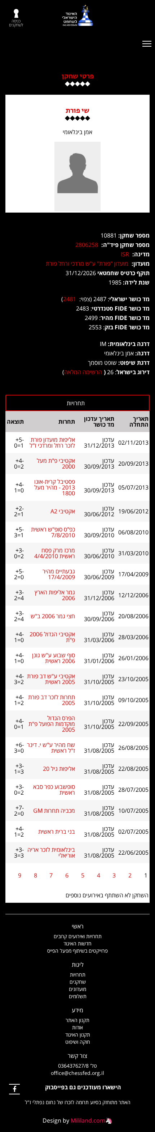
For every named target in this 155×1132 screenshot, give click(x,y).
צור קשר (77, 1056)
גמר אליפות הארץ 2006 (55, 595)
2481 (69, 299)
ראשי (78, 926)
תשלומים (78, 996)
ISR (125, 254)
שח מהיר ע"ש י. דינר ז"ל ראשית (51, 748)
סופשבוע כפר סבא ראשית (54, 789)
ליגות (78, 965)
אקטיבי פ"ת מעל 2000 (56, 463)
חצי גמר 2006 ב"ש (53, 616)
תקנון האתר (77, 1020)
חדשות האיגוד (77, 943)
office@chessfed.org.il (77, 1072)
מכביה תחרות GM (54, 811)
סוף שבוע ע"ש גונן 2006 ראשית (53, 658)
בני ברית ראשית (56, 832)
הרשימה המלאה (83, 372)
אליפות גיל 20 (59, 769)
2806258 (86, 245)
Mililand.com (88, 1120)
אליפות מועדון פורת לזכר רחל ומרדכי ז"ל (52, 442)
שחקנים (78, 981)
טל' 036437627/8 (77, 1065)
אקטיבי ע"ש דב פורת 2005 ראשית (51, 679)
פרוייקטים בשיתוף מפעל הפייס (77, 950)
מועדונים (77, 989)
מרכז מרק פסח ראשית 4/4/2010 (54, 553)
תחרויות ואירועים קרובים (78, 936)
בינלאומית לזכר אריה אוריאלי (51, 852)
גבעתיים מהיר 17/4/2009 (59, 574)
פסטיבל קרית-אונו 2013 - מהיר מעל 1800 (54, 487)
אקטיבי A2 (62, 511)
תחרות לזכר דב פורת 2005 (51, 700)
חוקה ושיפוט (77, 1041)
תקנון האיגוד (77, 1034)
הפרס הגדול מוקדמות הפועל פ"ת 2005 (51, 724)
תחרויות (77, 974)
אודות (77, 1027)
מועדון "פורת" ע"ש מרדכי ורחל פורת (87, 264)
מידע (77, 1010)
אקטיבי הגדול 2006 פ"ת (52, 637)
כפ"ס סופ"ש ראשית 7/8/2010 (53, 532)
